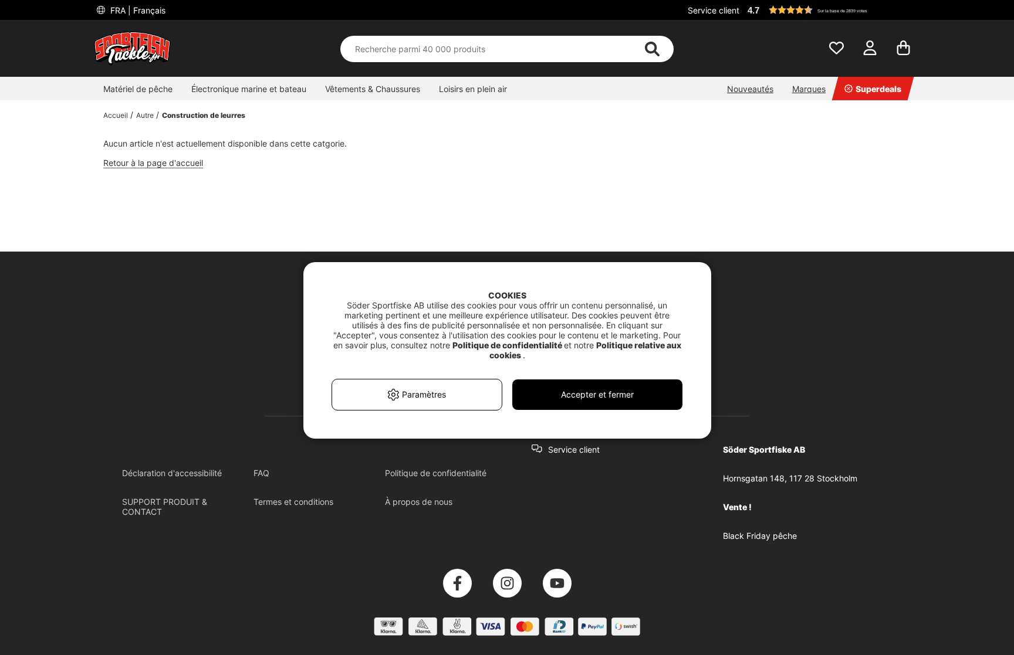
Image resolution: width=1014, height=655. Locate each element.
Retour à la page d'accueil (153, 163)
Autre (145, 115)
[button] (832, 10)
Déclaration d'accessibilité (172, 473)
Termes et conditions (293, 502)
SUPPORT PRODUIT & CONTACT (164, 507)
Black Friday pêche (760, 536)
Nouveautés (750, 89)
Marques (809, 89)
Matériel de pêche (138, 89)
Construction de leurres (203, 115)
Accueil (115, 115)
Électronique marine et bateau (248, 89)
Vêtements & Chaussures (372, 89)
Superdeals (878, 89)
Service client (713, 10)
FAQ (261, 473)
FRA (136, 10)
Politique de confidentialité (435, 473)
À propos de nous (418, 502)
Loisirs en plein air (473, 89)
